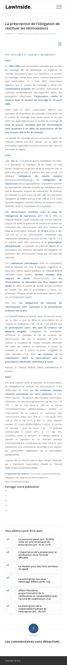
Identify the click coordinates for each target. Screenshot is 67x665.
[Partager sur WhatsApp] (9, 500)
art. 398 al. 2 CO (46, 198)
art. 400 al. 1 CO (15, 160)
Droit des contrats (31, 33)
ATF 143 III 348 (13, 54)
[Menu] (57, 6)
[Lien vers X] (59, 660)
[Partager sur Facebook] (9, 490)
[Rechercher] (50, 6)
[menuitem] (50, 6)
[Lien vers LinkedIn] (54, 660)
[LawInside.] (28, 6)
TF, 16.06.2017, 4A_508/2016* (39, 54)
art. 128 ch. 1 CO (53, 238)
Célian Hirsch (50, 33)
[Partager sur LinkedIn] (9, 505)
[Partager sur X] (9, 495)
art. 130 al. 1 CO (40, 323)
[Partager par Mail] (9, 510)
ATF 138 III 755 (47, 215)
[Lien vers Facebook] (49, 660)
